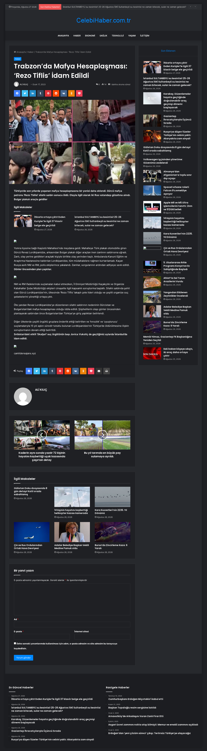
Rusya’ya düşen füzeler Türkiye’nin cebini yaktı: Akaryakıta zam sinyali (177, 135)
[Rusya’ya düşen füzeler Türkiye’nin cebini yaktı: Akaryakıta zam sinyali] (152, 136)
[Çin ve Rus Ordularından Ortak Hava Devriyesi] (31, 532)
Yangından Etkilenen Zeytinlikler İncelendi (175, 294)
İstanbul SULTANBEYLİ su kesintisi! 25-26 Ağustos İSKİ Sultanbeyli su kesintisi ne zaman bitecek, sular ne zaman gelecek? (124, 7)
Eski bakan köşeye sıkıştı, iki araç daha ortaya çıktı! (178, 352)
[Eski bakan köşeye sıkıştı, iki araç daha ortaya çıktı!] (152, 353)
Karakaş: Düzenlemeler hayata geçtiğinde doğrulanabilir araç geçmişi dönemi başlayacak (177, 100)
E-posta (19, 631)
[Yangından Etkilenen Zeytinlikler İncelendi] (152, 297)
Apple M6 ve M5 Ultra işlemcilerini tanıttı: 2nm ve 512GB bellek (177, 206)
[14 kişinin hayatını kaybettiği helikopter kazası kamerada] (72, 497)
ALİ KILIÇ (24, 84)
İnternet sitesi (81, 631)
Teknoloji (118, 35)
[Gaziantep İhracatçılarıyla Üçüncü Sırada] (152, 121)
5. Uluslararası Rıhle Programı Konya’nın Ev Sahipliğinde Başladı (176, 266)
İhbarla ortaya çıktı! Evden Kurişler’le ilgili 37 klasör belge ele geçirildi (49, 221)
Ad (16, 619)
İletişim (144, 35)
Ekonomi (90, 35)
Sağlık (103, 35)
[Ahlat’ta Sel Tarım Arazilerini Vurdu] (152, 282)
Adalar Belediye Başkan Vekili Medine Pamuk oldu (71, 547)
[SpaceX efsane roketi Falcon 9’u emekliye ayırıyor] (152, 190)
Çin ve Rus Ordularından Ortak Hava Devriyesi (28, 547)
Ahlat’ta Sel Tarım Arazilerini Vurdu (174, 279)
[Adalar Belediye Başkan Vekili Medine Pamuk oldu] (72, 532)
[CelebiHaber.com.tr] (103, 20)
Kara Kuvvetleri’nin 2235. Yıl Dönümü (111, 511)
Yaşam (132, 35)
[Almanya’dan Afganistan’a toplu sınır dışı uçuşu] (152, 176)
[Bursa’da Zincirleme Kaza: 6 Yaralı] (112, 532)
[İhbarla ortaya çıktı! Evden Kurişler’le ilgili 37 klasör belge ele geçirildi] (23, 221)
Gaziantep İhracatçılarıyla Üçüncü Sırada (177, 120)
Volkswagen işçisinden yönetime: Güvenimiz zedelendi (163, 161)
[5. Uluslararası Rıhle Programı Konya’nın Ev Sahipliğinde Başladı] (152, 267)
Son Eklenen (168, 50)
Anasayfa (63, 35)
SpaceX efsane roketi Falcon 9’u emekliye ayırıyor (176, 190)
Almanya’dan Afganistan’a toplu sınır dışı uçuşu (177, 175)
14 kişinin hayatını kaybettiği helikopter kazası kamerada (71, 511)
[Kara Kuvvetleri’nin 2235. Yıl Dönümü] (112, 497)
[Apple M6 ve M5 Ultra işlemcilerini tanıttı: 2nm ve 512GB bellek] (152, 207)
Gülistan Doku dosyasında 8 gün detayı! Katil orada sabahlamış (30, 491)
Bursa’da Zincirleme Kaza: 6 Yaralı (111, 547)
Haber (77, 35)
